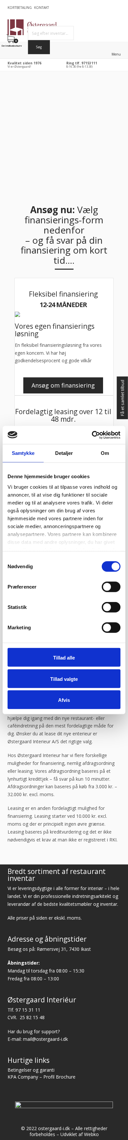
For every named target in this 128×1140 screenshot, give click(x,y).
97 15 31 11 (27, 1010)
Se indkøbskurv (12, 45)
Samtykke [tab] (23, 453)
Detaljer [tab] (64, 453)
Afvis (64, 700)
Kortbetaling (20, 7)
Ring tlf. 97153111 (81, 63)
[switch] (111, 587)
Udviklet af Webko (79, 1134)
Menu (116, 54)
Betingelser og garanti (31, 1070)
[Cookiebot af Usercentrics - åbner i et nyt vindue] (92, 435)
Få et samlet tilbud (122, 398)
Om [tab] (105, 453)
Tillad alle (64, 657)
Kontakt (41, 7)
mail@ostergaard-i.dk (45, 1039)
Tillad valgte (64, 679)
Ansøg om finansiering (63, 385)
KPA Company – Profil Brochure (41, 1077)
